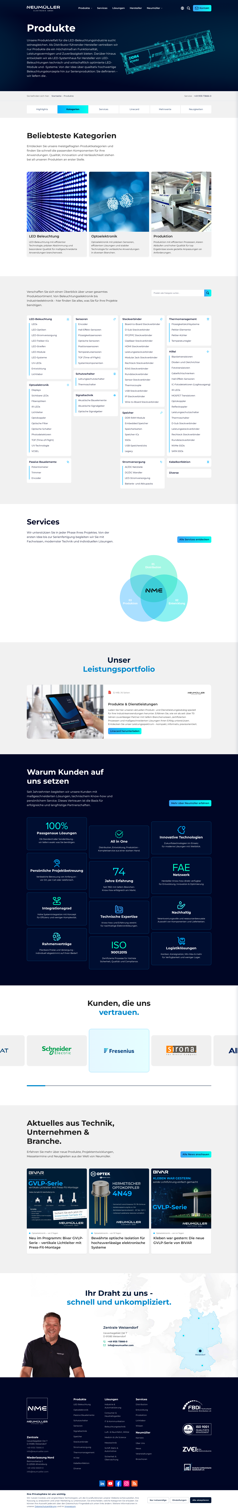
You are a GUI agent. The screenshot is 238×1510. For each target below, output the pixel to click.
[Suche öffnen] (188, 8)
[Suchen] (207, 293)
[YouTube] (110, 1483)
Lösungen (118, 8)
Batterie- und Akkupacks (139, 483)
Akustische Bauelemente (92, 400)
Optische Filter (40, 423)
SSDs (128, 440)
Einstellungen (179, 1500)
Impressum (70, 1506)
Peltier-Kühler (179, 335)
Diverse (174, 472)
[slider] (119, 1086)
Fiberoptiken (39, 401)
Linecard (134, 109)
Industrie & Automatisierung (113, 1406)
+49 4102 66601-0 (35, 1468)
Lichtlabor (37, 374)
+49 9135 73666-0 (202, 96)
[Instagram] (126, 1483)
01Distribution (131, 602)
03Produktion (177, 602)
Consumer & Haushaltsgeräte (112, 1414)
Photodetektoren (41, 434)
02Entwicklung (153, 566)
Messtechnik (111, 1443)
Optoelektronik (39, 384)
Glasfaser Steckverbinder (139, 341)
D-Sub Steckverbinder (137, 329)
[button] (143, 598)
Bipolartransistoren (182, 356)
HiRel (172, 351)
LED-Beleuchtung (40, 319)
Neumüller (153, 8)
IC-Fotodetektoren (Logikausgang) (191, 384)
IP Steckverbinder (135, 396)
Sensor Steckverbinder (137, 379)
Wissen (139, 1426)
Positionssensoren (88, 346)
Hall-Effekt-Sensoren (89, 329)
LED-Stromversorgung (44, 335)
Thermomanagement (183, 319)
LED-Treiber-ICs (40, 341)
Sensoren (82, 319)
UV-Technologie (40, 445)
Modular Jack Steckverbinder (141, 357)
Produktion (141, 1415)
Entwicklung (39, 368)
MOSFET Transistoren (183, 395)
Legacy (129, 451)
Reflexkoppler (179, 406)
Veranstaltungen (144, 1453)
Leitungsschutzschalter (91, 379)
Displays (36, 390)
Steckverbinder (132, 319)
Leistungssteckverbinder (139, 352)
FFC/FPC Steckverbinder (138, 335)
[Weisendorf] (200, 1351)
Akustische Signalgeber (91, 406)
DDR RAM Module (135, 418)
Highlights (42, 109)
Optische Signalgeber (90, 411)
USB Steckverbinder (136, 391)
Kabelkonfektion (179, 461)
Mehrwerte (165, 109)
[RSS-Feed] (134, 1483)
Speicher (128, 412)
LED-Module (38, 352)
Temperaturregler (181, 341)
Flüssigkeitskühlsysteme (185, 324)
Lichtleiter (37, 412)
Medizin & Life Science (115, 1437)
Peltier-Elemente (181, 329)
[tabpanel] (57, 214)
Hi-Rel (76, 1458)
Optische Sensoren (88, 341)
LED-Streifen (39, 346)
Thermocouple (133, 385)
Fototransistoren (181, 367)
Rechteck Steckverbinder (139, 363)
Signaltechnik (84, 395)
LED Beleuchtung (82, 1404)
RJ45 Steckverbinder (136, 368)
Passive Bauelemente (43, 461)
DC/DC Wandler (133, 472)
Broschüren (141, 1459)
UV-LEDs (36, 363)
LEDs (34, 324)
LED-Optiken (39, 329)
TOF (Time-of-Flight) (43, 440)
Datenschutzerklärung (46, 1506)
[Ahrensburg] (199, 1318)
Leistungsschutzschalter (185, 412)
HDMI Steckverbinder (137, 346)
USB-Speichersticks (136, 445)
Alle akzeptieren (200, 1500)
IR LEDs (36, 406)
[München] (202, 1365)
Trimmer (36, 472)
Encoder (36, 478)
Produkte (84, 8)
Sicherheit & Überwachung (111, 1458)
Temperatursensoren (90, 352)
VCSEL (35, 451)
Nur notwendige (158, 1500)
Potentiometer (40, 467)
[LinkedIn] (102, 1483)
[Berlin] (213, 1329)
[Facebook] (118, 1483)
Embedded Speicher (136, 423)
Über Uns (140, 1443)
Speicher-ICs (132, 434)
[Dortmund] (183, 1336)
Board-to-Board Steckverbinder (142, 324)
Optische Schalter (41, 429)
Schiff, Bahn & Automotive (111, 1449)
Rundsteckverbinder (136, 374)
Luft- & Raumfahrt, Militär (117, 1432)
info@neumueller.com (121, 1345)
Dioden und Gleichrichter (186, 362)
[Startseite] (43, 8)
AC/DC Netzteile (134, 467)
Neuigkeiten (196, 109)
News (138, 1448)
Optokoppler (39, 418)
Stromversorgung (133, 461)
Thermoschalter (87, 384)
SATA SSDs (177, 451)
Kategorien (72, 109)
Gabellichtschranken (183, 373)
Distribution (142, 1404)
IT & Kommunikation (115, 1421)
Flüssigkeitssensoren (90, 335)
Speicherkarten (133, 429)
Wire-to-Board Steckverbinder (142, 402)
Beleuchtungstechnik (115, 1426)
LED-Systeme (39, 357)
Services (102, 8)
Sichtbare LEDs (40, 395)
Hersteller (136, 8)
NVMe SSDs (178, 445)
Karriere (140, 1438)
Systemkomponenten (90, 363)
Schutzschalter (85, 373)
